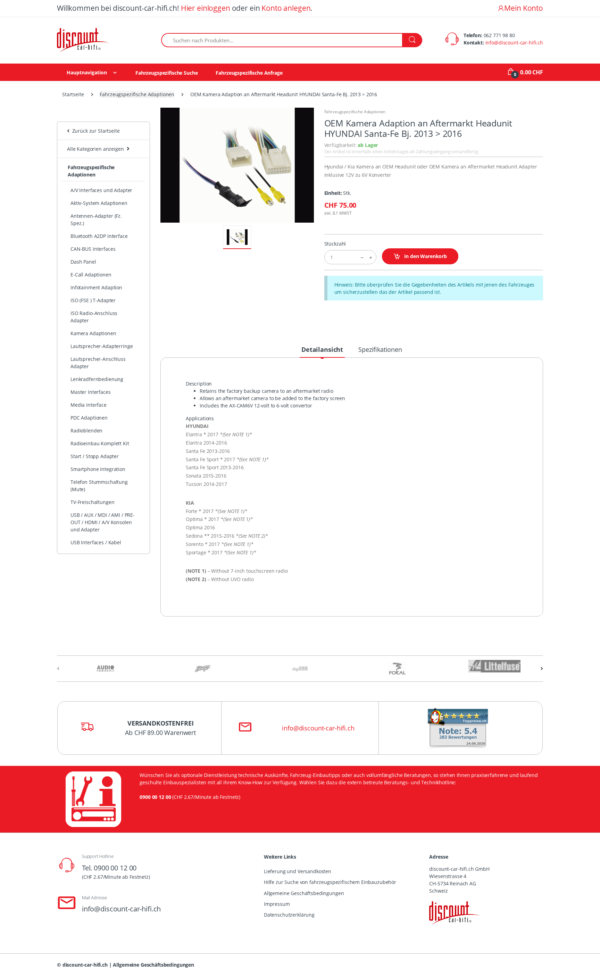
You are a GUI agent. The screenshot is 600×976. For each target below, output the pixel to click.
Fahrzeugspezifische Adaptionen (137, 94)
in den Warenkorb (425, 256)
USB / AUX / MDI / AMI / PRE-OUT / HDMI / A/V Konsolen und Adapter (102, 522)
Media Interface (88, 405)
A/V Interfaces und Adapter (101, 190)
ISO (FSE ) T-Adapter (93, 300)
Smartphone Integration (97, 469)
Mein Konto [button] (523, 8)
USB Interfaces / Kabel (95, 542)
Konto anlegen (285, 8)
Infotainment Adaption (96, 287)
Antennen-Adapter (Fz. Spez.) (96, 219)
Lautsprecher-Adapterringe (101, 346)
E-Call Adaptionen (90, 274)
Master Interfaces (90, 392)
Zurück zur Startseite (94, 130)
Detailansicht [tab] (322, 349)
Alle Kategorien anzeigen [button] (95, 149)
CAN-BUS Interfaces (92, 249)
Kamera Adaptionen (93, 333)
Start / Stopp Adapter (94, 456)
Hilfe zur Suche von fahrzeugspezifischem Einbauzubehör (330, 882)
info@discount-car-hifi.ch (514, 42)
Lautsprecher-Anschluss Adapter (98, 363)
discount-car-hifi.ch (85, 964)
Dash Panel (83, 261)
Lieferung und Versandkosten (297, 871)
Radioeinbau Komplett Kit (99, 443)
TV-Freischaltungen (92, 502)
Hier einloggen (205, 8)
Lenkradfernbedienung (96, 379)
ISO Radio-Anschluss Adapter (93, 317)
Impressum (277, 904)
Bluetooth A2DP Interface (99, 236)
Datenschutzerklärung (289, 914)
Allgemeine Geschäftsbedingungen (304, 893)
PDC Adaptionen (89, 417)
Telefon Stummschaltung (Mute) (99, 486)
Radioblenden (86, 430)
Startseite (73, 94)
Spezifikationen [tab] (380, 349)
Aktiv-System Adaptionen (98, 203)
